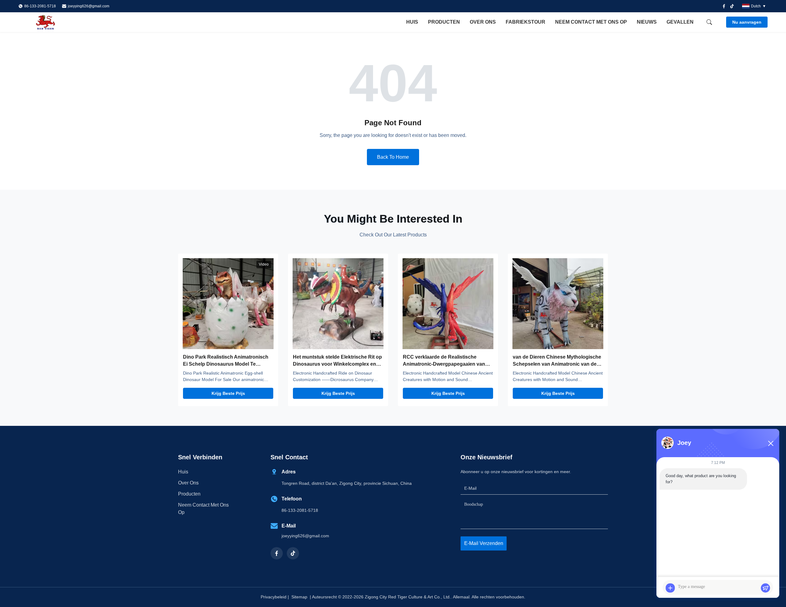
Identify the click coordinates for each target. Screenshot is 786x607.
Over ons (483, 22)
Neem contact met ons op (591, 22)
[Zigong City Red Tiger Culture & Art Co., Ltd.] (52, 22)
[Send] (765, 588)
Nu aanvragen (746, 22)
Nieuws (647, 22)
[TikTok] (293, 553)
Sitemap (299, 596)
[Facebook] (724, 6)
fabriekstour (525, 22)
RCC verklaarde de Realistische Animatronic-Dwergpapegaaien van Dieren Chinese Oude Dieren (444, 363)
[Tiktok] (732, 6)
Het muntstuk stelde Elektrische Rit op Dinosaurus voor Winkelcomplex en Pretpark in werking (337, 363)
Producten (444, 22)
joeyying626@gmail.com (88, 6)
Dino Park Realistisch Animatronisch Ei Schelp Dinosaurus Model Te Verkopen (225, 363)
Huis (412, 22)
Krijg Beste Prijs (228, 393)
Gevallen (680, 22)
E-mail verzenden (483, 543)
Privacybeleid (273, 596)
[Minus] (770, 443)
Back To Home (393, 157)
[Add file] (670, 588)
